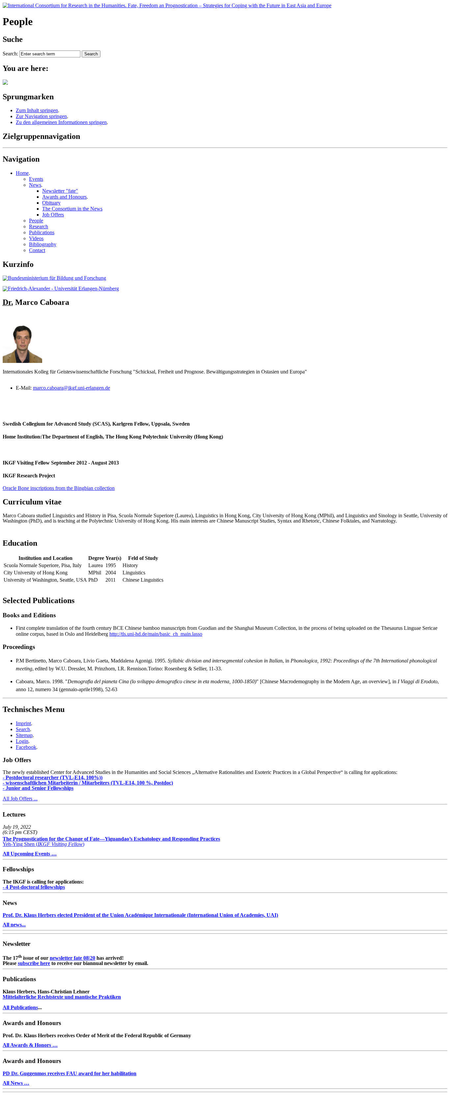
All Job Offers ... (20, 798)
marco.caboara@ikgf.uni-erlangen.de (71, 388)
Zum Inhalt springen (37, 110)
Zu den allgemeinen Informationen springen (61, 122)
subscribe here (34, 963)
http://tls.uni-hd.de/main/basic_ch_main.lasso (155, 634)
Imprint (23, 723)
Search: (10, 53)
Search (23, 729)
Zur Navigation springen (41, 116)
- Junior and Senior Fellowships (38, 788)
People (36, 220)
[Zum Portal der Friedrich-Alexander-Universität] (61, 288)
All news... (14, 924)
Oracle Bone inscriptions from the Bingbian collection (59, 488)
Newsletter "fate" (60, 191)
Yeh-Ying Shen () (111, 841)
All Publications (20, 1007)
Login (22, 741)
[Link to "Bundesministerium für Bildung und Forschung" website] (54, 278)
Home (22, 173)
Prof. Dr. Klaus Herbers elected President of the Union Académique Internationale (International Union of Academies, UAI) (140, 915)
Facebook (26, 747)
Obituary (51, 203)
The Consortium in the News (72, 208)
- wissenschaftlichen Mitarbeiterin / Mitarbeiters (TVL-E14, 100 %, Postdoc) (88, 783)
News (35, 185)
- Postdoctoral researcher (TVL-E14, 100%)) (52, 777)
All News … (16, 1083)
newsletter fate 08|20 (72, 958)
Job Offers (53, 214)
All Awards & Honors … (30, 1045)
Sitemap (24, 735)
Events (36, 179)
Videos (36, 238)
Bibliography (42, 244)
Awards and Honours (64, 197)
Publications (41, 232)
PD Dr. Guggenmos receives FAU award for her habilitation (69, 1073)
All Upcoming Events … (30, 853)
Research (38, 226)
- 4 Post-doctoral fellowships (34, 887)
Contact (37, 250)
